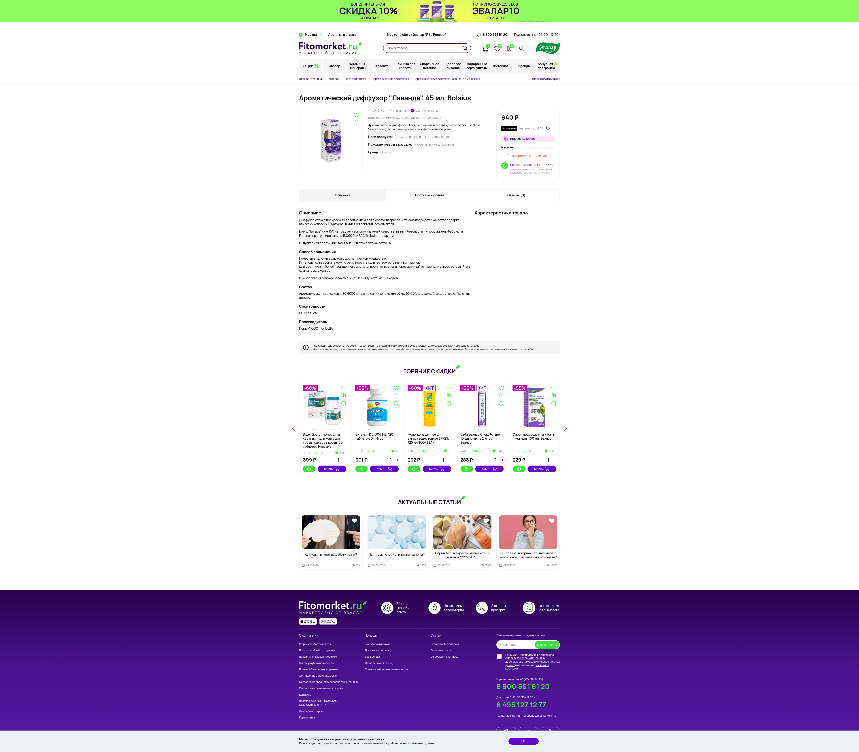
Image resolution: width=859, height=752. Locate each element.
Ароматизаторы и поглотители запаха (423, 137)
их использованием (367, 743)
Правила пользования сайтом (318, 657)
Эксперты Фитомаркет (445, 644)
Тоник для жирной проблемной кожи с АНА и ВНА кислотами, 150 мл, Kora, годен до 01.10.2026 (322, 440)
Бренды (524, 66)
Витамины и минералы (358, 66)
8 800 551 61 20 (495, 35)
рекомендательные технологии (360, 739)
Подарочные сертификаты (477, 66)
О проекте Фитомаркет (545, 79)
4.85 (446, 451)
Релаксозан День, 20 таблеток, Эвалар (424, 436)
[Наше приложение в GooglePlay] (328, 621)
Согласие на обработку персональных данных (328, 682)
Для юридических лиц (379, 663)
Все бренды (372, 657)
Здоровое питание (453, 66)
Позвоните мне (537, 35)
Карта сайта (307, 717)
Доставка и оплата (342, 35)
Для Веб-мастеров (311, 711)
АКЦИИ (307, 66)
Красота (381, 66)
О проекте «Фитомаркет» (315, 644)
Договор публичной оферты (316, 663)
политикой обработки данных (526, 658)
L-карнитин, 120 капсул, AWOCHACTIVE (531, 436)
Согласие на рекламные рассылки (321, 688)
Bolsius (386, 152)
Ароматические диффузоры (434, 144)
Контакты (305, 695)
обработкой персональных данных (411, 743)
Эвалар (334, 66)
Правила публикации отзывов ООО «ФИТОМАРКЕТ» (317, 703)
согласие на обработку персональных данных (532, 663)
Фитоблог (500, 66)
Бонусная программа (546, 66)
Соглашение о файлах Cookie (318, 676)
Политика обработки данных (317, 650)
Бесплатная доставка (525, 165)
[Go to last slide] (293, 428)
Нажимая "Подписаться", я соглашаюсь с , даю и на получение (532, 661)
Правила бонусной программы (318, 669)
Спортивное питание (429, 66)
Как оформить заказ (377, 644)
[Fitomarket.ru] (330, 48)
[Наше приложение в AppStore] (308, 621)
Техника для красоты (405, 66)
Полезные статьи (442, 650)
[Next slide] (565, 428)
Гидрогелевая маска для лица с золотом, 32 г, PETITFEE (479, 438)
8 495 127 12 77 (521, 704)
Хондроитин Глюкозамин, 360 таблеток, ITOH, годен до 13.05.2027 (375, 438)
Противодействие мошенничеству (386, 669)
